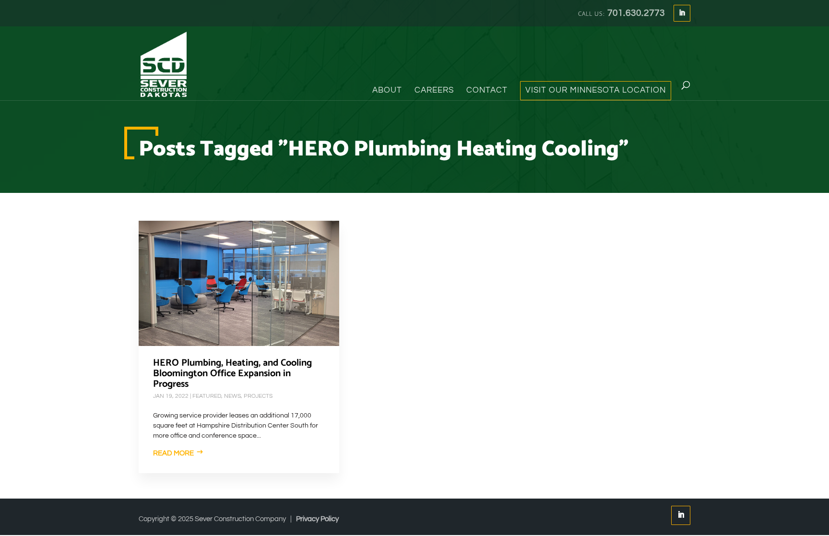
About (387, 90)
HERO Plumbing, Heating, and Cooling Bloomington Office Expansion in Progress (232, 373)
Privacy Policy (317, 519)
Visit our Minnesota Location (595, 90)
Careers (434, 90)
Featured (206, 396)
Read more (173, 453)
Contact (487, 90)
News (232, 396)
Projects (258, 396)
